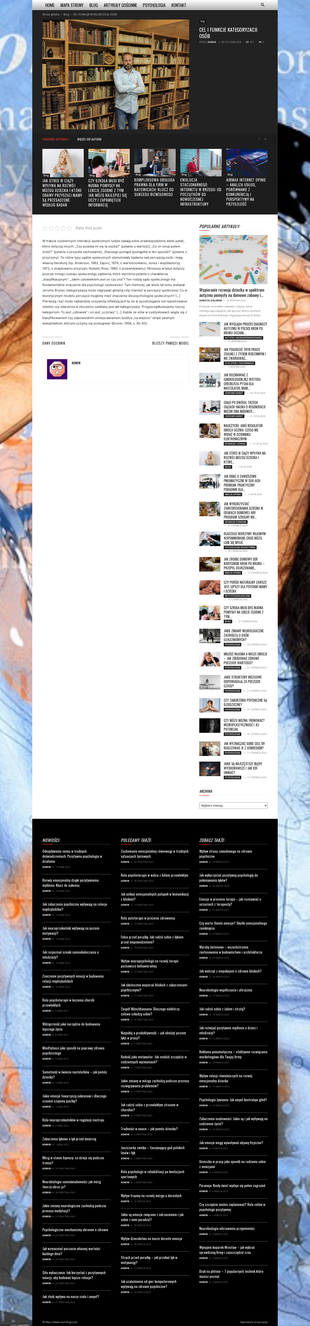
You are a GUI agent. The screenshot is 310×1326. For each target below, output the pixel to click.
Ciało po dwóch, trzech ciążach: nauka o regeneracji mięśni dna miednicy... (245, 407)
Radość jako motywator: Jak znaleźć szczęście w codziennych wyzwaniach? (154, 1059)
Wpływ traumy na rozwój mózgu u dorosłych (151, 1195)
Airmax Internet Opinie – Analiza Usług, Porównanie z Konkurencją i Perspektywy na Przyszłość (246, 192)
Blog (93, 5)
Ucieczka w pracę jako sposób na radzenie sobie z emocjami (232, 1164)
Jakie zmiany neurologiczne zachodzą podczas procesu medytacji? (74, 1208)
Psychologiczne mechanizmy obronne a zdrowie (75, 1229)
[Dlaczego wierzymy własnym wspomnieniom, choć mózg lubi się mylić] (209, 539)
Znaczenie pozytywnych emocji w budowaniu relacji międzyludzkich (73, 978)
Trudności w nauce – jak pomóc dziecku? (149, 1128)
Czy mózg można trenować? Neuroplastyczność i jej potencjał (244, 725)
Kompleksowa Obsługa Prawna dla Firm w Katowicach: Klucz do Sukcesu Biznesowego (154, 187)
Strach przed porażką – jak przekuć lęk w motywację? (149, 1260)
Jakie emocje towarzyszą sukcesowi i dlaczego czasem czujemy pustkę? (74, 1098)
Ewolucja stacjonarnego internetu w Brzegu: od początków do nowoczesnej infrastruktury (200, 192)
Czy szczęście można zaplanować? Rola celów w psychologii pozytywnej (232, 1207)
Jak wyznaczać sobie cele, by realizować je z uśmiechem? (244, 745)
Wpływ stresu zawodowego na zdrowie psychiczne (225, 853)
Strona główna (50, 14)
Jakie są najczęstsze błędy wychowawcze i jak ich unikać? (243, 768)
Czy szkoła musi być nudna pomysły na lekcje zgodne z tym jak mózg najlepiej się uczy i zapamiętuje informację (107, 193)
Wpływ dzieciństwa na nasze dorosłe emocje (151, 1238)
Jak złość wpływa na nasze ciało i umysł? (70, 1296)
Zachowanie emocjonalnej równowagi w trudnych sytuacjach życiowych (155, 853)
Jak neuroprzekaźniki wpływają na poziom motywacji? (70, 930)
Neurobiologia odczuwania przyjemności (227, 1228)
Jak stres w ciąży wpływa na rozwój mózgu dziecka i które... (245, 457)
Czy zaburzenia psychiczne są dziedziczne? (245, 702)
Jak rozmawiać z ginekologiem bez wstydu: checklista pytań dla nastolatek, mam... (242, 381)
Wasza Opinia (233, 494)
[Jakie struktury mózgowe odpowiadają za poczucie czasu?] (209, 682)
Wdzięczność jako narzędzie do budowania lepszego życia (71, 1026)
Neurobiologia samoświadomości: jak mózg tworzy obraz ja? (71, 1184)
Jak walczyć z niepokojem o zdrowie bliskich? (230, 971)
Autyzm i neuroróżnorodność (243, 337)
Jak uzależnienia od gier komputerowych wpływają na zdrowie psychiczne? (149, 1284)
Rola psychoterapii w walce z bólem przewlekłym (154, 875)
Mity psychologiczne (237, 595)
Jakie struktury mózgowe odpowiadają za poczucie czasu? (243, 681)
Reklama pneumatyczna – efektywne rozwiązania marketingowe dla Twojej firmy (233, 1054)
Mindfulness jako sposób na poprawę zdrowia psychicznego (73, 1050)
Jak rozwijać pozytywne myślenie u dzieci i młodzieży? (228, 1030)
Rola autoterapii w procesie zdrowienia (148, 918)
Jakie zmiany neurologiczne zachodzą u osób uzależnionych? (244, 635)
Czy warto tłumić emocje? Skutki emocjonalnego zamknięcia (233, 925)
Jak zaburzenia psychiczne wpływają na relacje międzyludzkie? (74, 906)
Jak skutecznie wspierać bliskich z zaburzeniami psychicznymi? (154, 987)
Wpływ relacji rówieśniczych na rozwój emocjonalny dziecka (225, 1078)
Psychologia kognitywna (240, 547)
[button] (262, 5)
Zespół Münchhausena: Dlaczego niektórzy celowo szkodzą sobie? (150, 1011)
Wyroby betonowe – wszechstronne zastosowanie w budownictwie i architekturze (230, 949)
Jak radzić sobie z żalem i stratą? (222, 1008)
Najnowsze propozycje (254, 1322)
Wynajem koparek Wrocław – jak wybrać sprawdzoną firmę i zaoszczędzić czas (227, 1250)
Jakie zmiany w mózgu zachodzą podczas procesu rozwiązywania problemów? (155, 1083)
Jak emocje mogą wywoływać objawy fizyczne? (231, 1142)
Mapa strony (72, 5)
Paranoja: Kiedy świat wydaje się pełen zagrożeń (232, 1185)
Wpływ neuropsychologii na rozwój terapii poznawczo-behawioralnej (149, 963)
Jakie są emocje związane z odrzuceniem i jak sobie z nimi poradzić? (152, 1217)
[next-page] (265, 139)
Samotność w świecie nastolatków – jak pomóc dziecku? (74, 1074)
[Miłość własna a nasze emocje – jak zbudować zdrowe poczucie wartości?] (209, 659)
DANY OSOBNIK (53, 343)
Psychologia (154, 5)
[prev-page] (259, 139)
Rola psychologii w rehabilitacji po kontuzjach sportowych (152, 1174)
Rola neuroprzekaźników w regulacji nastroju (73, 1119)
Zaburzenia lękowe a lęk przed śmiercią (69, 1138)
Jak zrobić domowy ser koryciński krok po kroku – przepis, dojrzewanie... (244, 563)
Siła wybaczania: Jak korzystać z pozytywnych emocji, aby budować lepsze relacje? (74, 1275)
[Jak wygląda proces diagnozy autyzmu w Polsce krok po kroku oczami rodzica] (209, 329)
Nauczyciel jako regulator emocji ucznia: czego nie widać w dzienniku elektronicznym (243, 432)
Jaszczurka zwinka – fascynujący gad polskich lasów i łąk (153, 1150)
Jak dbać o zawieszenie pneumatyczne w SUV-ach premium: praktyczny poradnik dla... (242, 483)
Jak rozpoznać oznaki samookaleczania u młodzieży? (70, 954)
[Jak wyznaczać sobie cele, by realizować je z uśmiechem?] (209, 748)
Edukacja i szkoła (235, 443)
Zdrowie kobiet (234, 393)
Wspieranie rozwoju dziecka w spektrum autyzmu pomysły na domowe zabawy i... (231, 292)
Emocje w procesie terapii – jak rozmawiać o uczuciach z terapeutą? (230, 901)
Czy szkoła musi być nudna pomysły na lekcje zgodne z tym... (244, 612)
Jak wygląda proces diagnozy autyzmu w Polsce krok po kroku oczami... (245, 328)
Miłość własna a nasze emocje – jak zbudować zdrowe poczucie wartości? (245, 658)
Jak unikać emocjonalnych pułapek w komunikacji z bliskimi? (155, 896)
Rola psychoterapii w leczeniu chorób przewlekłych (68, 1002)
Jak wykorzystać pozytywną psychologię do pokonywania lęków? (228, 877)
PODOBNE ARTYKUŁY (55, 139)
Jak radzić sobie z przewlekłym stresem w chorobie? (149, 1107)
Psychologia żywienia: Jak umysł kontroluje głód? (233, 1099)
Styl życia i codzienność (239, 363)
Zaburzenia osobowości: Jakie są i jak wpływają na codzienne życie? (233, 1121)
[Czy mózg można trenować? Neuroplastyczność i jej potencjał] (209, 725)
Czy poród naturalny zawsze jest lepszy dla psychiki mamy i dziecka (245, 587)
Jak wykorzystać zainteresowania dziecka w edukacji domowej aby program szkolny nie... (243, 510)
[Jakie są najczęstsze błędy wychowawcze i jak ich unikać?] (209, 769)
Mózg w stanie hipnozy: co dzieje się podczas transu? (73, 1160)
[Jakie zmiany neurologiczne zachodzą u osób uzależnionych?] (209, 636)
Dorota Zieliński (210, 300)
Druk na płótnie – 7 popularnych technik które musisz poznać (231, 1274)
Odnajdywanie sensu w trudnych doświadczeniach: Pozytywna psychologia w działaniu (72, 856)
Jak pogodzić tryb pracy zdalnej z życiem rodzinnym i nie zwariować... (245, 354)
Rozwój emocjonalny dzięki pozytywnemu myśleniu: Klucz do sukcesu (70, 882)
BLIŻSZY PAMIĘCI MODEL (170, 343)
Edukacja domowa (235, 521)
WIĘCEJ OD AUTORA (89, 139)
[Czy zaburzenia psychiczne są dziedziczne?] (209, 705)
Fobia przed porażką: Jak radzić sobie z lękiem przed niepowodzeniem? (152, 939)
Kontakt (178, 5)
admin (212, 42)
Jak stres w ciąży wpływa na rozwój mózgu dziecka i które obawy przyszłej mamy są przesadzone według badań (62, 193)
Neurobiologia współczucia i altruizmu (225, 990)
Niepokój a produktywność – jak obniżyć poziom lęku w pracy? (153, 1035)
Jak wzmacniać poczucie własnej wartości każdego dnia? (71, 1251)
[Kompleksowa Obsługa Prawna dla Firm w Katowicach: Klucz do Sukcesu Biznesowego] (155, 162)
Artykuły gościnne (120, 5)
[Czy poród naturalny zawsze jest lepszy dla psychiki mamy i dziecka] (209, 587)
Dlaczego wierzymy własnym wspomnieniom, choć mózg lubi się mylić (245, 538)
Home (50, 5)
